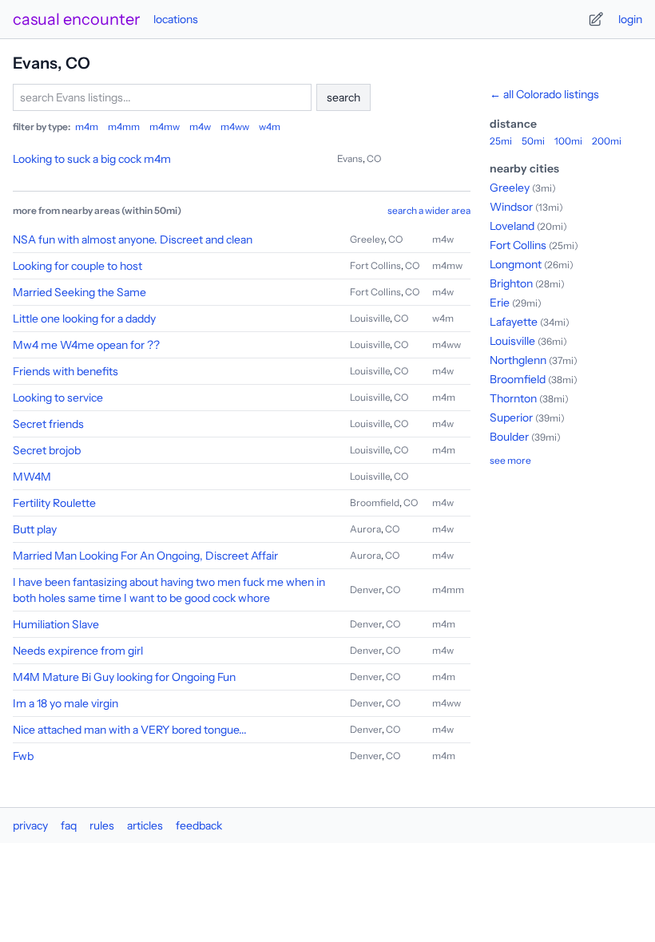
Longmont (516, 264)
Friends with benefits (65, 371)
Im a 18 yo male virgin (65, 703)
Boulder (509, 436)
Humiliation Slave (56, 624)
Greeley (367, 239)
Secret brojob (47, 450)
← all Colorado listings (544, 94)
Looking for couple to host (77, 266)
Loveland (512, 226)
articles (145, 825)
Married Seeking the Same (79, 292)
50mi (533, 141)
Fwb (23, 756)
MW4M (32, 476)
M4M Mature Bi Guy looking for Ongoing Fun (124, 677)
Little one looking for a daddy (84, 318)
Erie (500, 302)
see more (510, 460)
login (630, 19)
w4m (269, 127)
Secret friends (48, 424)
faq (69, 825)
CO (374, 158)
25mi (501, 141)
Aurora (365, 529)
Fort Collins (375, 265)
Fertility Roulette (54, 503)
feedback (199, 825)
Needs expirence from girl (78, 650)
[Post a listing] (596, 19)
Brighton (511, 283)
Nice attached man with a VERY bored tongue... (130, 729)
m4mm (124, 127)
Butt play (35, 529)
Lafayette (514, 322)
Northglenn (518, 360)
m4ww (234, 127)
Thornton (513, 398)
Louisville (370, 318)
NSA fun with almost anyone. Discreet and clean (132, 239)
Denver (366, 590)
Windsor (511, 207)
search (343, 97)
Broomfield (374, 503)
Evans (350, 158)
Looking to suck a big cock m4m (92, 159)
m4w (200, 127)
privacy (30, 825)
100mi (568, 141)
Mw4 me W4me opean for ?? (86, 345)
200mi (606, 141)
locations (175, 19)
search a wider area (428, 210)
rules (101, 825)
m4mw (164, 127)
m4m (86, 127)
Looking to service (58, 397)
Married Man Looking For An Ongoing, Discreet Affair (145, 555)
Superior (511, 417)
